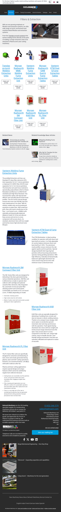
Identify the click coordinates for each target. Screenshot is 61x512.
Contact (55, 12)
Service (17, 12)
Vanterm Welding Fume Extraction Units (30, 71)
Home (5, 12)
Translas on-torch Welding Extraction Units (6, 71)
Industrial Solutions (36, 12)
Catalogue (45, 12)
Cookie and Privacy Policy (37, 508)
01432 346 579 (9, 3)
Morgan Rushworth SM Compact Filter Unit (19, 115)
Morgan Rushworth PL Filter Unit (43, 114)
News (50, 12)
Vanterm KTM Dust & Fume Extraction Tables (55, 71)
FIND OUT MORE (6, 82)
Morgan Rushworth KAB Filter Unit (31, 114)
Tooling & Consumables (25, 12)
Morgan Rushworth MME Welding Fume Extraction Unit (19, 73)
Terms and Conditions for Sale (24, 508)
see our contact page (52, 428)
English (54, 2)
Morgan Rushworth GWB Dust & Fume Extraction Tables (43, 73)
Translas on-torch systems (16, 36)
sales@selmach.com (49, 409)
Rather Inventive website (50, 508)
